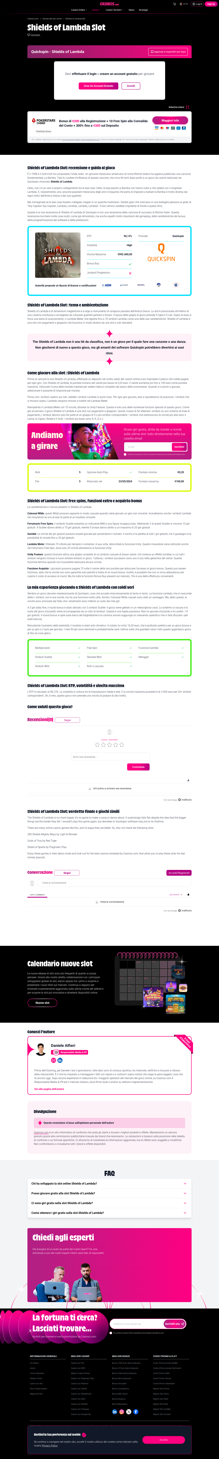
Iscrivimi (179, 446)
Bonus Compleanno (120, 1389)
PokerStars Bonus (43, 131)
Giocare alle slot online (52, 19)
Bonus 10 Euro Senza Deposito (125, 1368)
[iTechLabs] (159, 285)
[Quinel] (141, 285)
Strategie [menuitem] (143, 10)
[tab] (37, 894)
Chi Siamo (34, 1363)
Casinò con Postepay (80, 1409)
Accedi (131, 85)
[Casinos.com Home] (109, 3)
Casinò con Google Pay (81, 1414)
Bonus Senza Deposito (121, 1378)
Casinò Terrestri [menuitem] (113, 10)
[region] (109, 759)
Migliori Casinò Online (80, 1373)
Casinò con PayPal (79, 1389)
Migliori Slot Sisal (160, 1404)
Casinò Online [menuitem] (78, 10)
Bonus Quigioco (119, 1399)
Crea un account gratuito (98, 85)
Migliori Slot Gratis (161, 1394)
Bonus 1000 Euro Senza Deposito (126, 1363)
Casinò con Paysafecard (81, 1394)
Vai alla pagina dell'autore (49, 1089)
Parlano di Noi (36, 1378)
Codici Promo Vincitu (162, 1378)
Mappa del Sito (36, 1394)
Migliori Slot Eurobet (162, 1414)
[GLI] (176, 285)
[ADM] (106, 285)
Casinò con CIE (77, 1363)
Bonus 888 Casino (120, 1394)
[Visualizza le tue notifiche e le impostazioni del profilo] (188, 780)
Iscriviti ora (172, 1323)
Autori (32, 1368)
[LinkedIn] (114, 1411)
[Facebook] (135, 1411)
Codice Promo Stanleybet (164, 1383)
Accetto (164, 1439)
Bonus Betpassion (119, 1404)
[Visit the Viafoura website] (185, 799)
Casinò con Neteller (79, 1404)
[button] (97, 744)
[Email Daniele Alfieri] (53, 1060)
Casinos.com (33, 19)
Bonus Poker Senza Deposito (124, 1373)
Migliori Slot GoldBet (162, 1409)
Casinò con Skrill (78, 1399)
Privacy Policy (50, 1445)
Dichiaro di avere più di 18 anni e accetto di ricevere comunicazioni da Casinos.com (156, 454)
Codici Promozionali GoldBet (165, 1363)
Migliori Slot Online (161, 1389)
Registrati (113, 740)
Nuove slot (42, 1002)
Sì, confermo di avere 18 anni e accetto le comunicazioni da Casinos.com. (138, 1333)
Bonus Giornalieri (119, 1383)
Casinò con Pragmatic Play (82, 1378)
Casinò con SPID (78, 1368)
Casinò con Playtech (79, 1383)
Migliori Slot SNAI (160, 1399)
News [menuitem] (131, 10)
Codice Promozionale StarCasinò (167, 1368)
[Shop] (174, 4)
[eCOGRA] (124, 285)
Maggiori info (170, 120)
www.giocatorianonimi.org (90, 139)
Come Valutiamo (37, 1373)
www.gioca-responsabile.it (71, 139)
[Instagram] (121, 1411)
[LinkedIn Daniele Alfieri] (60, 1060)
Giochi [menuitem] (95, 10)
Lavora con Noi (36, 1383)
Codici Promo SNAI (161, 1373)
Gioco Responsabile (38, 1389)
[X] (128, 1411)
